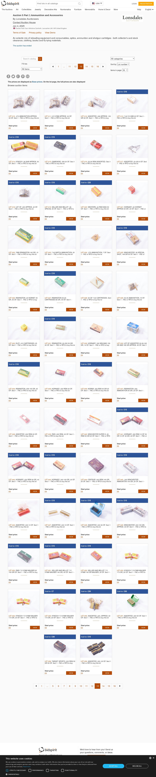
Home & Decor (104, 9)
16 (98, 66)
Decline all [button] (137, 766)
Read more (27, 767)
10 (81, 685)
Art (17, 9)
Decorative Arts (50, 9)
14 (86, 66)
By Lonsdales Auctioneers (26, 18)
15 (92, 66)
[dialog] (78, 766)
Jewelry (38, 9)
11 (70, 66)
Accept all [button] (113, 766)
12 (75, 66)
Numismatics (65, 9)
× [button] (153, 758)
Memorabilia (90, 9)
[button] (52, 774)
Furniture (77, 9)
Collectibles (26, 9)
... (64, 66)
